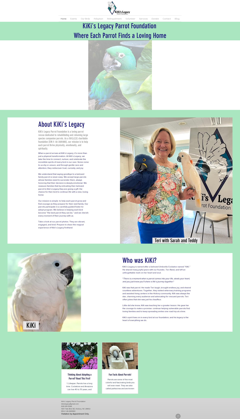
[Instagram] (178, 416)
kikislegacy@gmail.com (70, 404)
